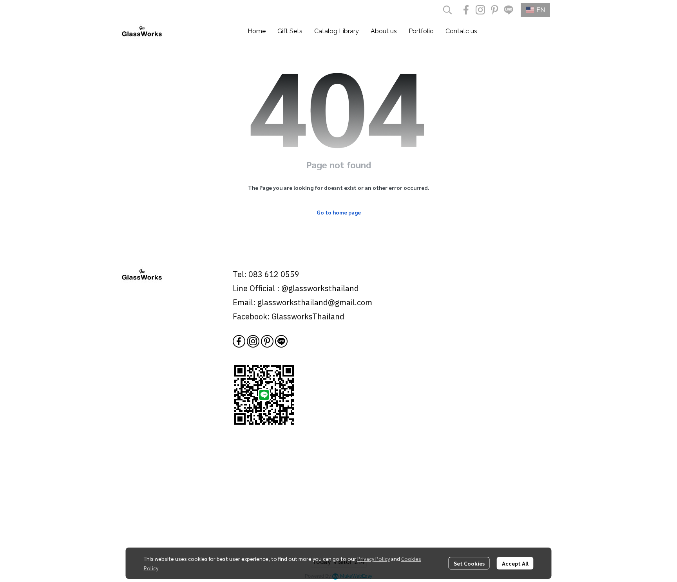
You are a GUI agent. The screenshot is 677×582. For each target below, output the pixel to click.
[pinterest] (494, 10)
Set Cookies (469, 563)
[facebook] (466, 10)
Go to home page (339, 212)
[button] (447, 9)
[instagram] (480, 10)
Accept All (515, 563)
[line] (508, 10)
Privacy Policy (373, 558)
